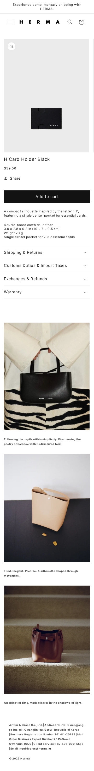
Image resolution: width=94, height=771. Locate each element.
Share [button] (15, 178)
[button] (10, 22)
